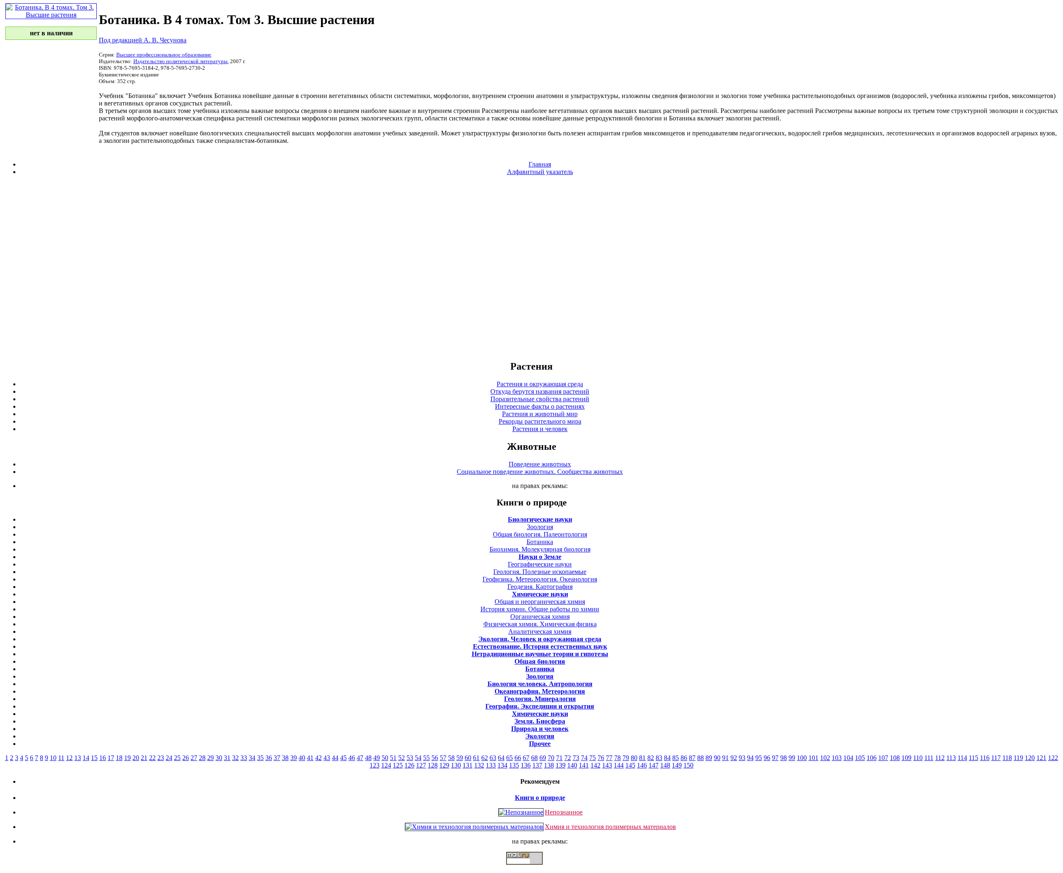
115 (973, 757)
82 (650, 757)
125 (398, 765)
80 (634, 757)
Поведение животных (540, 464)
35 (260, 757)
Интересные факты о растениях (540, 406)
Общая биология (539, 661)
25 (177, 757)
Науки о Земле (540, 556)
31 (227, 757)
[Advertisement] (531, 267)
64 (501, 757)
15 (94, 757)
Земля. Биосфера (539, 721)
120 (1030, 757)
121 (1041, 757)
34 (252, 757)
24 (169, 757)
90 (717, 757)
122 (1053, 757)
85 (675, 757)
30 (219, 757)
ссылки (531, 868)
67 (526, 757)
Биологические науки (540, 519)
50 (385, 757)
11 (61, 757)
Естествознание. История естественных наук (540, 646)
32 (235, 757)
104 (848, 757)
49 (376, 757)
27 (194, 757)
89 (708, 757)
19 (127, 757)
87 (692, 757)
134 (502, 765)
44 (335, 757)
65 (509, 757)
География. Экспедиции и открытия (539, 706)
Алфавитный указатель (540, 171)
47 (360, 757)
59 (459, 757)
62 (484, 757)
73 (576, 757)
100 (802, 757)
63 (493, 757)
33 (243, 757)
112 (940, 757)
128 (433, 765)
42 (318, 757)
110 (918, 757)
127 (421, 765)
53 (410, 757)
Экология (539, 736)
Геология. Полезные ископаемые (539, 571)
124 (386, 765)
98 (783, 757)
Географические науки (540, 564)
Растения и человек (540, 428)
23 (160, 757)
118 (1007, 757)
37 (277, 757)
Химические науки (540, 594)
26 (185, 757)
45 (343, 757)
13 (77, 757)
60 (468, 757)
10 (53, 757)
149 (677, 765)
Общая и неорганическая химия (540, 601)
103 (837, 757)
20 (135, 757)
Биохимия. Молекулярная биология (540, 549)
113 (951, 757)
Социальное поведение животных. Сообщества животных (540, 471)
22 (152, 757)
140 (572, 765)
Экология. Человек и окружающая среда (539, 638)
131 (468, 765)
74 (584, 757)
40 (302, 757)
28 (202, 757)
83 (659, 757)
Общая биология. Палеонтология (540, 534)
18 (119, 757)
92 (733, 757)
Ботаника (540, 541)
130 (456, 765)
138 (549, 765)
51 (393, 757)
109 (906, 757)
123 (375, 765)
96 (767, 757)
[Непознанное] (521, 812)
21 (144, 757)
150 (688, 765)
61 (476, 757)
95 (758, 757)
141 (584, 765)
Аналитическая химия (539, 631)
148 (665, 765)
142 (595, 765)
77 (609, 757)
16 (102, 757)
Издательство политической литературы (180, 61)
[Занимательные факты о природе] (204, 28)
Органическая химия (540, 616)
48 (368, 757)
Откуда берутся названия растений (539, 391)
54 (418, 757)
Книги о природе (540, 797)
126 (409, 765)
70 (551, 757)
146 (642, 765)
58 (451, 757)
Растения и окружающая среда (540, 383)
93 (742, 757)
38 (285, 757)
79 (625, 757)
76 (601, 757)
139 (561, 765)
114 (962, 757)
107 (883, 757)
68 (534, 757)
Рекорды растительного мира (540, 421)
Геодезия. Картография (540, 586)
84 (667, 757)
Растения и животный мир (540, 413)
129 (444, 765)
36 (268, 757)
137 (537, 765)
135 (514, 765)
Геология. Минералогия (540, 698)
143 (607, 765)
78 (617, 757)
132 (479, 765)
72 (567, 757)
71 (559, 757)
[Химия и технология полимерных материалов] (474, 826)
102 (825, 757)
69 (542, 757)
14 (86, 757)
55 (426, 757)
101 (813, 757)
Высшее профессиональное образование (163, 54)
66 (517, 757)
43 (326, 757)
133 (491, 765)
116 (985, 757)
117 (996, 757)
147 (654, 765)
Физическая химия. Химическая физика (540, 624)
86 (684, 757)
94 (750, 757)
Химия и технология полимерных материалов (610, 826)
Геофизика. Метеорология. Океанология (540, 579)
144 (619, 765)
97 (775, 757)
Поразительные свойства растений (539, 398)
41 (310, 757)
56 (434, 757)
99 (792, 757)
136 (526, 765)
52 (401, 757)
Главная (540, 164)
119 (1018, 757)
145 (630, 765)
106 (872, 757)
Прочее (540, 743)
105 (860, 757)
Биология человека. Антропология (540, 683)
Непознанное (564, 812)
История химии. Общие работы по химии (539, 609)
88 (700, 757)
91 (725, 757)
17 (111, 757)
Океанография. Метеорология (540, 691)
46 (351, 757)
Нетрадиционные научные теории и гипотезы (540, 653)
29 (210, 757)
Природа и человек (539, 728)
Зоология (540, 526)
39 (293, 757)
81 (642, 757)
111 (928, 757)
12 (69, 757)
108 (895, 757)
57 (443, 757)
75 (592, 757)
